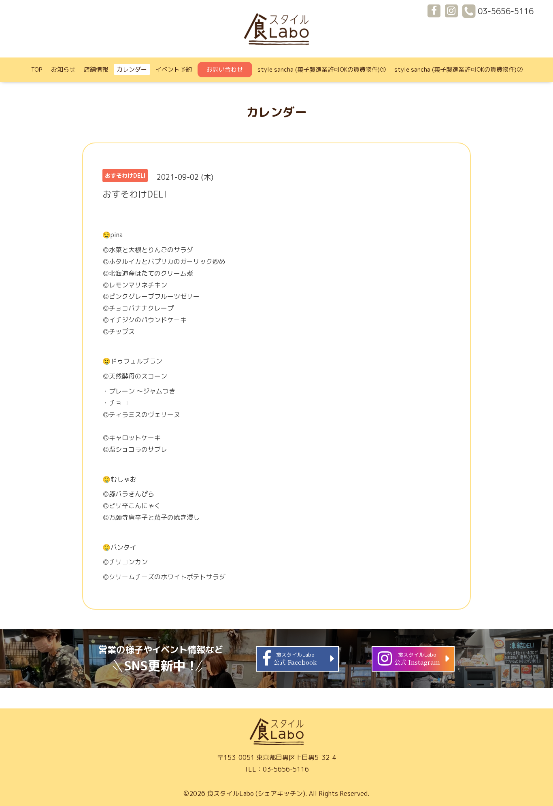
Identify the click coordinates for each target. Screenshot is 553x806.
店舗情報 (96, 69)
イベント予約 (173, 69)
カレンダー (132, 69)
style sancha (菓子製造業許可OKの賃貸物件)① (321, 69)
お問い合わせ (224, 69)
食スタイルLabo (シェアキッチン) (256, 793)
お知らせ (63, 69)
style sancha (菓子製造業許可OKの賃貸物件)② (458, 69)
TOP (37, 69)
